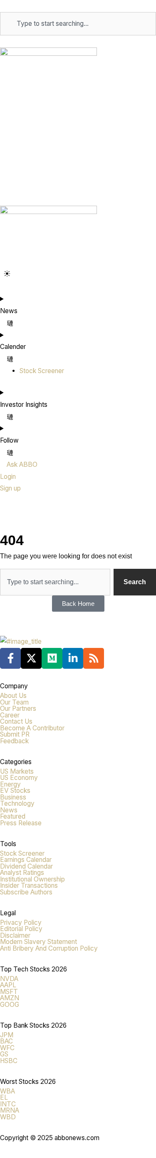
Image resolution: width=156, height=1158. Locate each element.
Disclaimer (15, 935)
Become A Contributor (32, 728)
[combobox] (78, 23)
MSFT (9, 992)
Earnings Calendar (26, 860)
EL (4, 1097)
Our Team (14, 702)
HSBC (8, 1061)
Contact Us (16, 721)
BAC (6, 1041)
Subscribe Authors (26, 892)
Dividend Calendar (26, 866)
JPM (6, 1035)
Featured (12, 816)
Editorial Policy (21, 929)
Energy (10, 784)
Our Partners (18, 708)
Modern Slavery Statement (38, 942)
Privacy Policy (21, 922)
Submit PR (15, 734)
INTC (8, 1104)
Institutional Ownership (32, 879)
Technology (17, 803)
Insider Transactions (29, 885)
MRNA (9, 1110)
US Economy (19, 778)
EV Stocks (15, 790)
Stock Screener (22, 853)
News (8, 810)
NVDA (9, 979)
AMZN (9, 998)
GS (4, 1054)
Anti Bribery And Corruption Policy (49, 948)
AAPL (8, 985)
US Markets (17, 771)
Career (10, 715)
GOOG (9, 1005)
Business (13, 797)
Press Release (21, 823)
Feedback (14, 741)
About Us (13, 696)
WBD (8, 1117)
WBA (7, 1091)
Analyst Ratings (22, 873)
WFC (7, 1048)
